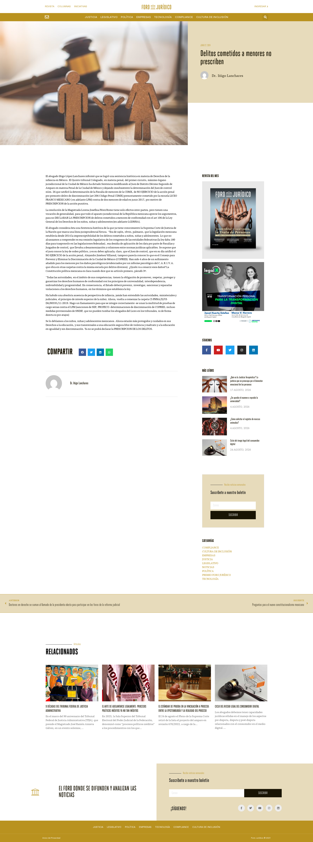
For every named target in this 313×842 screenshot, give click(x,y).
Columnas (64, 6)
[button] (265, 17)
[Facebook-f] (206, 350)
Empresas (143, 17)
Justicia (91, 17)
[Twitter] (230, 350)
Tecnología (163, 17)
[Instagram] (241, 350)
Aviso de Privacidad (51, 838)
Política (127, 17)
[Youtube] (218, 350)
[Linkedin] (253, 350)
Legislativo (109, 17)
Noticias (208, 567)
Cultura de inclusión (212, 17)
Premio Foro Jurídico (216, 575)
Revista (49, 6)
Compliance (184, 17)
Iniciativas (80, 6)
